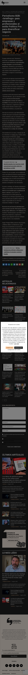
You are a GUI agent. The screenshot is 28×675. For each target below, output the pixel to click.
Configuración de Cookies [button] (14, 349)
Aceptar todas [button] (9, 347)
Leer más (16, 343)
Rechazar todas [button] (18, 347)
